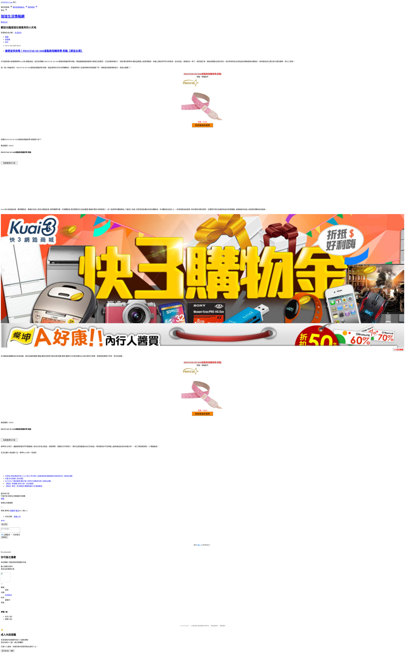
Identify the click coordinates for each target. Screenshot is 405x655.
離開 (12, 651)
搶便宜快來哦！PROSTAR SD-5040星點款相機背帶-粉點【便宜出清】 (44, 51)
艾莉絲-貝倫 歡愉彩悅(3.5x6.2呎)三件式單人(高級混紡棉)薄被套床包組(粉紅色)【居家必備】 (39, 476)
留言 (17, 511)
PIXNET (186, 625)
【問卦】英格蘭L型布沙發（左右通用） (20, 484)
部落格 (7, 39)
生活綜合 (18, 33)
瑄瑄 (2, 499)
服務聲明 (222, 625)
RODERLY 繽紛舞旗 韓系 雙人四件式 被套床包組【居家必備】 (28, 481)
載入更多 (4, 524)
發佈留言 (4, 537)
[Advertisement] (184, 183)
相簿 (6, 37)
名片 (6, 42)
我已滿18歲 (5, 651)
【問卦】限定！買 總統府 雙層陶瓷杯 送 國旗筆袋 (23, 486)
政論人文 (17, 516)
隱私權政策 (214, 625)
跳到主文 (4, 22)
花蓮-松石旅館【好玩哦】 (14, 478)
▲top (3, 520)
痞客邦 (12, 511)
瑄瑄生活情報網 (12, 16)
